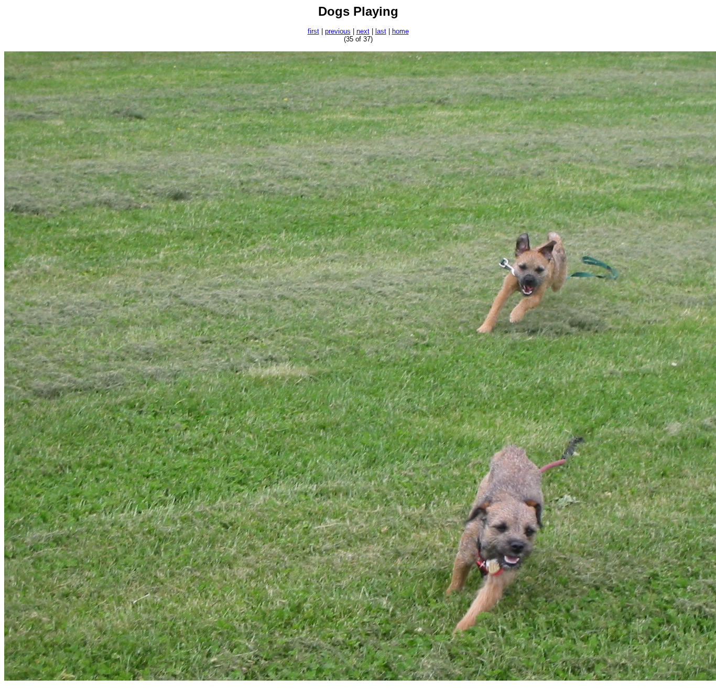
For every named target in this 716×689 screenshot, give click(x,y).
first (313, 31)
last (380, 31)
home (400, 31)
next (363, 31)
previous (338, 31)
